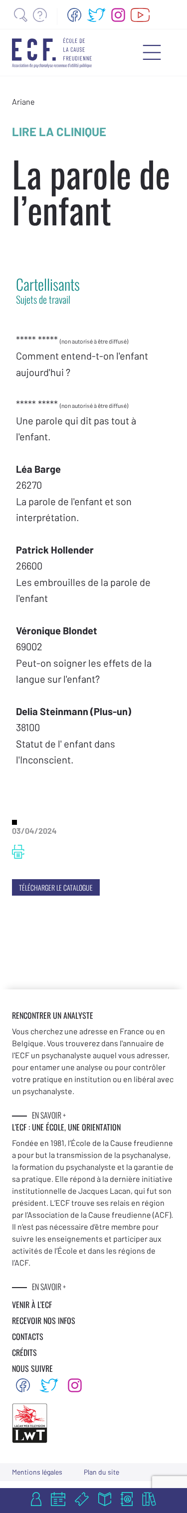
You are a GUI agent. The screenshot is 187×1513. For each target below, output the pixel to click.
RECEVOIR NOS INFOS (43, 1320)
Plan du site (101, 1472)
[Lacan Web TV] (140, 15)
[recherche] (20, 15)
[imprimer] (18, 852)
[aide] (40, 15)
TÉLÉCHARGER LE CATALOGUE (56, 887)
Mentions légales (37, 1472)
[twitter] (96, 15)
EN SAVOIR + (49, 1115)
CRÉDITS (24, 1352)
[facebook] (74, 15)
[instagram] (118, 15)
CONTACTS (27, 1336)
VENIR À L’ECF (32, 1305)
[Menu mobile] (152, 52)
